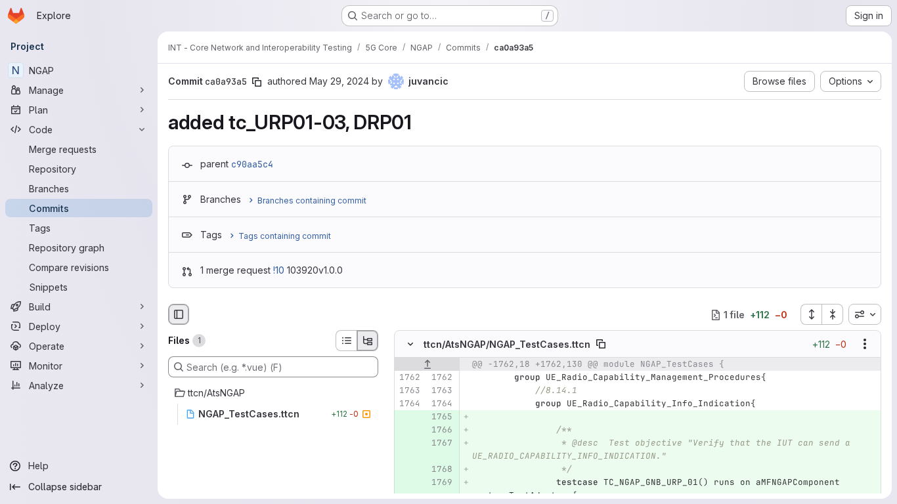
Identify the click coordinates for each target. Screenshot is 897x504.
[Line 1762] (409, 378)
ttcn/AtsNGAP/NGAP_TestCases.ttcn (507, 344)
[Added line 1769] (441, 483)
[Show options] (865, 344)
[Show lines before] (427, 364)
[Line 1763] (409, 391)
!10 (278, 270)
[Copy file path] (601, 344)
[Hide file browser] (178, 314)
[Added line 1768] (441, 469)
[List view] (346, 340)
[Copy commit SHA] (257, 82)
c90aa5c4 (252, 164)
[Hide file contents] (410, 344)
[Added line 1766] (441, 430)
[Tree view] (367, 340)
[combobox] (864, 314)
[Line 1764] (409, 404)
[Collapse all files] (832, 314)
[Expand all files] (810, 314)
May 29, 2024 (339, 81)
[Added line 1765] (441, 417)
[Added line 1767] (441, 443)
